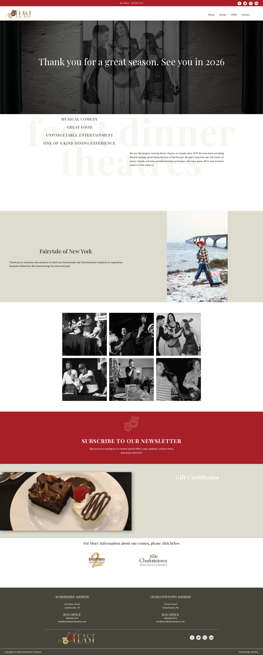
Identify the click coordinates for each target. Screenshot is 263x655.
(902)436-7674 (137, 3)
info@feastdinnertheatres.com (72, 621)
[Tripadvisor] (211, 637)
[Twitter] (245, 3)
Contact (246, 14)
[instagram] (251, 3)
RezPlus (254, 652)
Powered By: (245, 652)
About (211, 14)
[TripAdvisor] (256, 3)
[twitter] (198, 637)
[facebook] (239, 3)
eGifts (234, 14)
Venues (222, 14)
